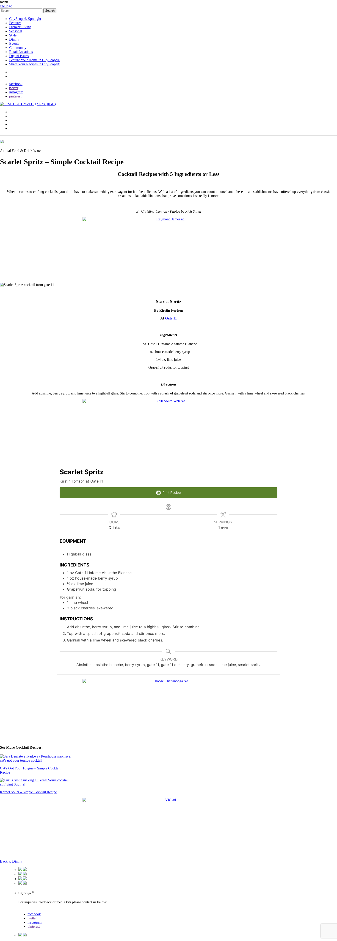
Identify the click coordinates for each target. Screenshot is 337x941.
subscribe (16, 76)
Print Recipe (171, 492)
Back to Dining (11, 861)
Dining (14, 39)
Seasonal (15, 31)
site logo (6, 6)
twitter (13, 88)
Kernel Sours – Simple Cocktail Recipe (28, 792)
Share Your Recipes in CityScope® (34, 64)
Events (14, 43)
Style (13, 35)
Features (15, 23)
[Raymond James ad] (168, 219)
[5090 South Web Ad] (168, 401)
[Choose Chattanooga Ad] (168, 681)
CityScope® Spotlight (25, 19)
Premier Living (20, 27)
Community (17, 48)
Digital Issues (19, 56)
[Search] (21, 10)
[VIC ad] (168, 800)
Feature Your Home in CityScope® (34, 60)
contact (14, 72)
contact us (25, 910)
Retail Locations (21, 52)
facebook (15, 84)
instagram (16, 92)
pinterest (15, 96)
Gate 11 (170, 318)
